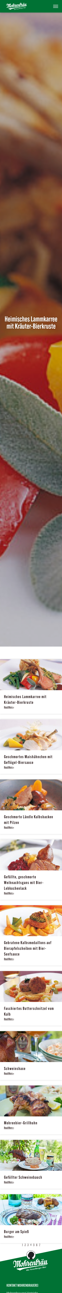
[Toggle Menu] (55, 6)
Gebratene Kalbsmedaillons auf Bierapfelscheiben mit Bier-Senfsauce (28, 949)
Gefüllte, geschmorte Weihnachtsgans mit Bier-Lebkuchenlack (24, 883)
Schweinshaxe (15, 1069)
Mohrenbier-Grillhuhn (21, 1123)
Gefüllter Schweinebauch (23, 1178)
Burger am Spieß (16, 1232)
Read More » (9, 707)
